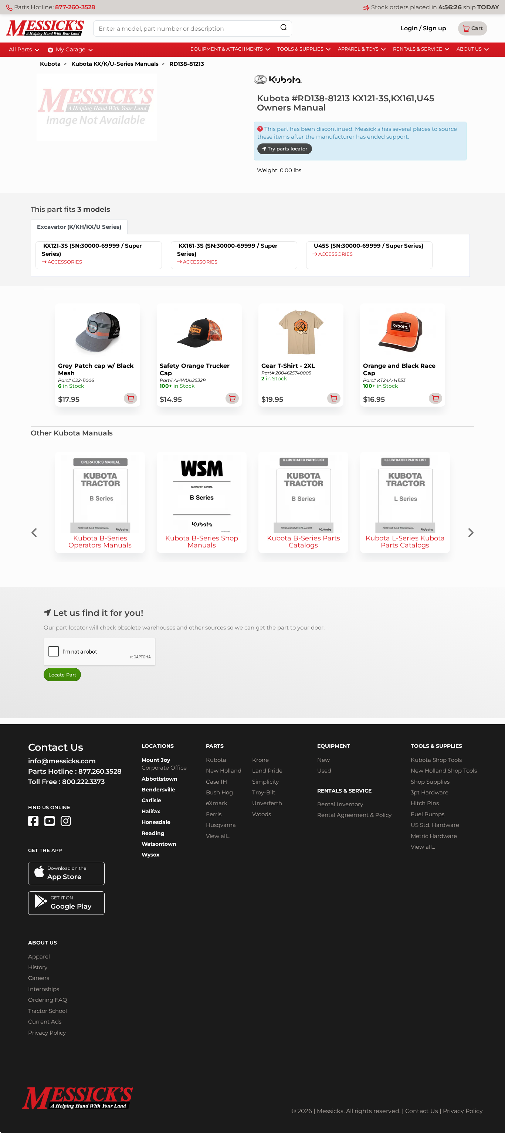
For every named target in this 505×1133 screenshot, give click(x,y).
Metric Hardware (434, 835)
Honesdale (156, 822)
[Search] (283, 27)
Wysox (150, 854)
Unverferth (267, 803)
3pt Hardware (429, 792)
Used (324, 770)
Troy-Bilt (263, 792)
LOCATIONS (158, 746)
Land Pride (267, 770)
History (37, 967)
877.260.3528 (100, 771)
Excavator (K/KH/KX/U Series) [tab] (79, 226)
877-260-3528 (75, 7)
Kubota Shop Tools (436, 759)
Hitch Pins (425, 803)
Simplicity (265, 781)
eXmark (216, 803)
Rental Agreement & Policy (354, 814)
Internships (43, 989)
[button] (472, 28)
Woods (261, 814)
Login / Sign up (423, 28)
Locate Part (62, 675)
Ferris (213, 814)
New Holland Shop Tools (444, 770)
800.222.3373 (83, 782)
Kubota (50, 63)
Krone (260, 759)
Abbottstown (159, 779)
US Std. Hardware (435, 824)
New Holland (223, 770)
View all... (218, 835)
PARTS (215, 746)
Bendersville (158, 789)
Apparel (39, 956)
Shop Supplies (430, 781)
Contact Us (421, 1111)
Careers (38, 977)
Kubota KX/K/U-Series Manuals (115, 63)
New (323, 759)
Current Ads (44, 1021)
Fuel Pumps (427, 814)
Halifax (151, 811)
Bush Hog (219, 792)
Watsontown (159, 844)
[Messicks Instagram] (66, 821)
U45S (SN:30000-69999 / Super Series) (368, 245)
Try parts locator (286, 149)
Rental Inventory (340, 804)
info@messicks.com (62, 761)
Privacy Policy (47, 1032)
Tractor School (47, 1010)
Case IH (216, 781)
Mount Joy (156, 760)
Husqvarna (221, 824)
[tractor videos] (49, 821)
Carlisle (151, 800)
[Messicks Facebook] (33, 821)
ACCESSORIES (64, 262)
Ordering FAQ (47, 999)
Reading (153, 833)
